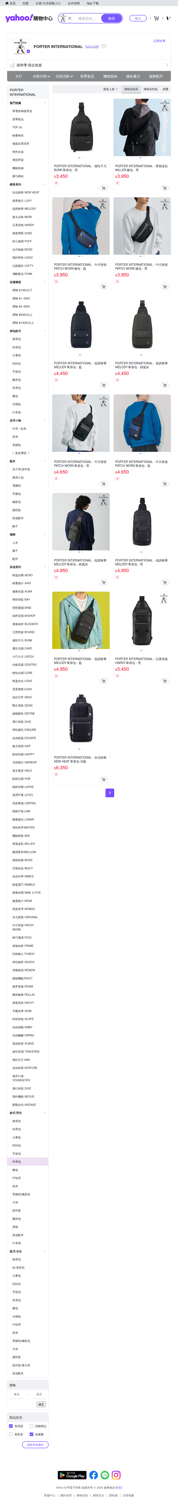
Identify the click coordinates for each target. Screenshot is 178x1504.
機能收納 (110, 76)
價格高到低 (150, 89)
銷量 (165, 89)
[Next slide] (107, 127)
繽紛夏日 (133, 76)
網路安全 (98, 1495)
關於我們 (66, 1495)
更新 (119, 1487)
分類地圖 (128, 1495)
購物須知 (82, 1495)
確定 (41, 1404)
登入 (138, 18)
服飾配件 (156, 76)
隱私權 (113, 1495)
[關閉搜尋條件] (69, 18)
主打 (18, 76)
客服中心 (49, 1495)
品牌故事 (159, 40)
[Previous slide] (55, 127)
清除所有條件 (35, 1445)
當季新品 (87, 76)
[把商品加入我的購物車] (104, 188)
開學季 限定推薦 (29, 65)
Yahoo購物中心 (29, 18)
